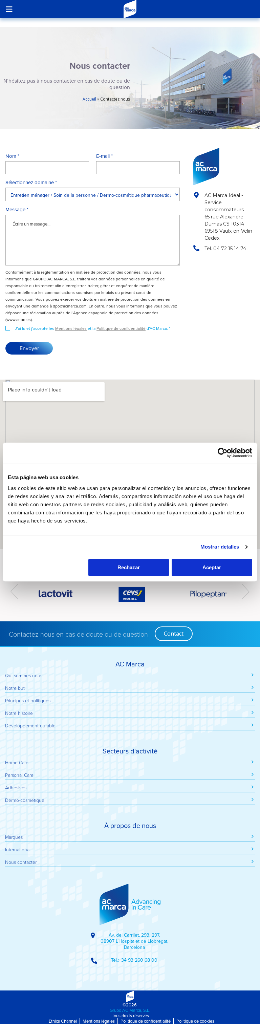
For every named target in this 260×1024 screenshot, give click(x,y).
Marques (14, 837)
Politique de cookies (195, 1021)
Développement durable (30, 725)
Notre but (15, 688)
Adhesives (15, 787)
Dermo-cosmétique (24, 800)
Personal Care (19, 775)
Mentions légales (71, 328)
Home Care (16, 762)
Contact (173, 633)
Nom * (12, 156)
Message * (16, 209)
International (17, 849)
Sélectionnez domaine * (31, 182)
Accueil (89, 99)
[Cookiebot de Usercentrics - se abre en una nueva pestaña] (222, 453)
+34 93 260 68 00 (138, 960)
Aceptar (211, 567)
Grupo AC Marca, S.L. (130, 1010)
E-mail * (104, 156)
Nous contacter (21, 862)
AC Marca (130, 9)
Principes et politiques (27, 700)
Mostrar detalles (219, 547)
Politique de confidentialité (121, 328)
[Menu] (9, 9)
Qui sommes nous (23, 675)
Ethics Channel (63, 1021)
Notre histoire (19, 713)
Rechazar (128, 567)
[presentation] (14, 591)
